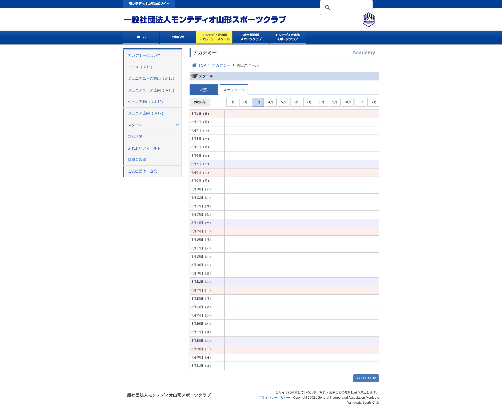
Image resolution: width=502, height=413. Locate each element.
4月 (270, 102)
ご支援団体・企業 (142, 171)
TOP (202, 65)
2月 (245, 102)
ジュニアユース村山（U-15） (152, 78)
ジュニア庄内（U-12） (146, 113)
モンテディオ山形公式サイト (149, 4)
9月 (334, 102)
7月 (309, 102)
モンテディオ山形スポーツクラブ (214, 20)
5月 (283, 102)
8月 (322, 102)
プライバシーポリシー (274, 397)
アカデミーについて (144, 55)
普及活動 (135, 136)
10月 (347, 102)
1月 (232, 102)
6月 (296, 102)
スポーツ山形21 (288, 37)
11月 (360, 102)
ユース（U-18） (141, 67)
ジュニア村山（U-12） (146, 102)
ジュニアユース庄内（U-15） (152, 90)
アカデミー (221, 65)
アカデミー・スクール (214, 37)
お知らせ (178, 37)
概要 (204, 90)
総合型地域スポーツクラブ (251, 37)
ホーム (141, 37)
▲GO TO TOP (366, 378)
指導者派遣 (137, 160)
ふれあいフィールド (144, 148)
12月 (373, 102)
